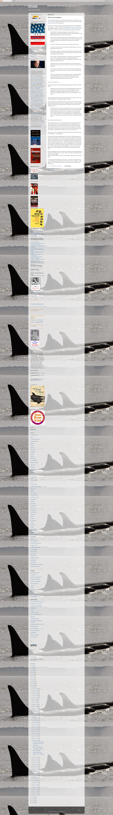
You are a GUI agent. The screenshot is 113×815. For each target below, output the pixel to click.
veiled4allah (33, 532)
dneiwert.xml (33, 660)
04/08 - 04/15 (36, 771)
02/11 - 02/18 (35, 786)
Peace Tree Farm (34, 493)
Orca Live (32, 585)
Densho (32, 610)
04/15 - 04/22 (36, 769)
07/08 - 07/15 (36, 733)
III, (43, 379)
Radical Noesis (33, 520)
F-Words (32, 518)
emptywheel (33, 449)
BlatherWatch (33, 499)
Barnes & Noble (34, 54)
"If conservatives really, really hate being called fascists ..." (37, 234)
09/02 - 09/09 (36, 719)
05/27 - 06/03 (36, 759)
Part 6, (37, 294)
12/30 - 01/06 (36, 688)
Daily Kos (32, 443)
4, (38, 266)
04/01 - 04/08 (36, 773)
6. (41, 266)
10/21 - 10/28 (35, 706)
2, (36, 266)
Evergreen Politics (34, 534)
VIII (39, 263)
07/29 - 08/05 (36, 728)
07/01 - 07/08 (36, 735)
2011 (33, 679)
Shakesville (33, 458)
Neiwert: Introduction (35, 242)
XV (32, 322)
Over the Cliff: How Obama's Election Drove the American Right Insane (37, 114)
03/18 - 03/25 (36, 777)
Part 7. (41, 294)
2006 (33, 797)
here (54, 106)
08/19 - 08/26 (36, 722)
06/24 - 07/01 (36, 736)
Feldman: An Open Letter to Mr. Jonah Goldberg (37, 255)
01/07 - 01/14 (36, 795)
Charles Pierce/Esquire (35, 439)
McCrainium (33, 503)
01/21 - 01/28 (35, 791)
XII (38, 321)
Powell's (32, 56)
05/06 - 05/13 (36, 764)
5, (39, 266)
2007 (33, 687)
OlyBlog (32, 491)
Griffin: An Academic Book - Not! (38, 244)
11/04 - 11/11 (35, 702)
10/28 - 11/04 (35, 704)
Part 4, (32, 294)
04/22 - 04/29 (36, 768)
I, (44, 262)
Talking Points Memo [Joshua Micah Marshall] (38, 470)
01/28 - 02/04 (36, 789)
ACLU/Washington (34, 628)
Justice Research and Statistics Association (36, 621)
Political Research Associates (36, 603)
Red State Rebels (34, 510)
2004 (33, 800)
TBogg (32, 445)
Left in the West (34, 551)
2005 (33, 799)
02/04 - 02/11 (36, 787)
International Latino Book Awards (37, 88)
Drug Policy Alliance (35, 626)
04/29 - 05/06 (36, 766)
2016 (33, 670)
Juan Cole (32, 465)
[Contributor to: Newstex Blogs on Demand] (34, 655)
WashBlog (33, 501)
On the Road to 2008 (35, 497)
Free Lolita (33, 592)
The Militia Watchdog (35, 618)
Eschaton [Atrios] (34, 441)
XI (37, 321)
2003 (33, 802)
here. (58, 82)
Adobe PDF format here (40, 275)
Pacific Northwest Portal (35, 566)
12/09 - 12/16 (35, 693)
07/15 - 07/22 (36, 731)
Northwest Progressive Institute (37, 564)
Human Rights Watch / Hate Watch (37, 624)
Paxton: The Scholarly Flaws (36, 243)
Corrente (32, 527)
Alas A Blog (33, 467)
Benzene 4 (33, 524)
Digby (32, 437)
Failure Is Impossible (35, 634)
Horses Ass (33, 488)
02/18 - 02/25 (36, 784)
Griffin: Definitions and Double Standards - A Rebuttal (37, 257)
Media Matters (33, 608)
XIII (40, 321)
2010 (33, 681)
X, (43, 263)
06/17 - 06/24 (36, 738)
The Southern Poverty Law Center (37, 601)
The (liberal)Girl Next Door (36, 543)
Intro (32, 266)
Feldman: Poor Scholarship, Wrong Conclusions (37, 246)
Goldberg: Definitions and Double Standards (37, 252)
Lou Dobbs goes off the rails (38, 748)
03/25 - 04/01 (36, 775)
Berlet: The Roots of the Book (36, 248)
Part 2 (40, 292)
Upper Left (33, 536)
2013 (33, 676)
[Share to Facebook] (68, 166)
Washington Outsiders (35, 558)
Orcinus (32, 6)
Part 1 (37, 292)
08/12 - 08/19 (36, 724)
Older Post (79, 170)
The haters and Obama (37, 752)
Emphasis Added (34, 484)
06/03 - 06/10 (36, 757)
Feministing (33, 452)
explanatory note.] (39, 322)
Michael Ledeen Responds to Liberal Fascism (38, 250)
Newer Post (51, 170)
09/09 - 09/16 (36, 717)
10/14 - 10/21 (35, 708)
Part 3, (43, 292)
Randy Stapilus (33, 560)
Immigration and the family (38, 743)
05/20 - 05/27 (36, 760)
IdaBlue (32, 516)
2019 (33, 665)
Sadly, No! (33, 456)
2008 (33, 685)
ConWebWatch (33, 632)
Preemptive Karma (34, 495)
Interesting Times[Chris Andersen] (34, 530)
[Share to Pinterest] (70, 166)
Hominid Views (33, 505)
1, (35, 266)
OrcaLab (32, 587)
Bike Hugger (33, 562)
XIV (42, 321)
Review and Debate (35, 232)
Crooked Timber (34, 460)
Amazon (32, 51)
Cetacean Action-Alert (35, 572)
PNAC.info (33, 616)
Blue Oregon (33, 514)
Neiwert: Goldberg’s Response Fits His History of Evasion (37, 260)
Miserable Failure (34, 637)
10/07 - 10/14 (36, 710)
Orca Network (33, 575)
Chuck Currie (33, 553)
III (32, 263)
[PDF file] (32, 318)
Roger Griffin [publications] (36, 614)
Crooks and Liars (34, 435)
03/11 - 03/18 (35, 778)
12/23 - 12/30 (35, 690)
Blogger (63, 811)
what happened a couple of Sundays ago (72, 28)
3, (37, 266)
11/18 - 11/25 (35, 699)
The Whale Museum (35, 583)
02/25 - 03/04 (36, 782)
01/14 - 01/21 (35, 793)
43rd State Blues (34, 512)
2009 (33, 683)
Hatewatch (40, 123)
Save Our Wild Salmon (35, 596)
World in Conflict (34, 545)
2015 (33, 672)
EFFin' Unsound (34, 541)
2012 (33, 678)
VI (35, 263)
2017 (33, 669)
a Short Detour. (38, 380)
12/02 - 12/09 (36, 695)
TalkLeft (32, 454)
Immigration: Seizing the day (38, 742)
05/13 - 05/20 (36, 762)
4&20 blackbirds (34, 549)
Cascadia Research (34, 594)
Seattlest (32, 522)
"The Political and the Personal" (37, 304)
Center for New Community (36, 606)
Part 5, (34, 294)
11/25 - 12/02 (35, 697)
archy (32, 482)
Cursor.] (34, 326)
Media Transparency (35, 612)
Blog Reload (33, 508)
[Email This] (65, 166)
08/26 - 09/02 (36, 720)
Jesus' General (33, 480)
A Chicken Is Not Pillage (35, 547)
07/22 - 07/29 (36, 729)
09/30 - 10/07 (36, 711)
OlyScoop (33, 539)
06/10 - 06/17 (36, 740)
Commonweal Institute (35, 630)
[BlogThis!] (66, 166)
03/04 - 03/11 (36, 780)
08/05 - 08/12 (36, 726)
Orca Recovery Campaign (36, 581)
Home (65, 170)
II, (31, 263)
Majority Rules (33, 556)
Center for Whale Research (36, 577)
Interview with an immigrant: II (38, 754)
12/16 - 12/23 (35, 692)
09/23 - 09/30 (36, 713)
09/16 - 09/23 (36, 715)
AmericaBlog (33, 472)
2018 (33, 667)
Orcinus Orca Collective (35, 579)
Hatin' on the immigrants (37, 747)
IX (40, 263)
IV (33, 263)
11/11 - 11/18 (35, 701)
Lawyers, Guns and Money (36, 486)
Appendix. (34, 264)
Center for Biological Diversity (36, 589)
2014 (33, 674)
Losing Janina (35, 745)
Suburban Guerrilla (34, 462)
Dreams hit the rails (36, 750)
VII (37, 263)
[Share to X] (67, 166)
